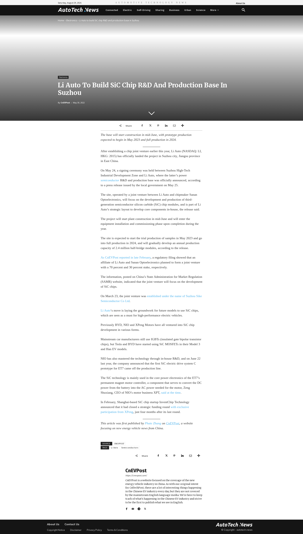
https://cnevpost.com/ (136, 475)
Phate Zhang (153, 423)
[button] (243, 10)
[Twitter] (150, 125)
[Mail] (133, 508)
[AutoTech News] (78, 9)
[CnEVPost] (111, 489)
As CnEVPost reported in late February (126, 257)
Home (61, 20)
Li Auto (105, 310)
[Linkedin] (166, 125)
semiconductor (110, 180)
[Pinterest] (158, 125)
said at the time (171, 392)
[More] (182, 125)
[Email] (174, 125)
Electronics (71, 20)
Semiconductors (129, 448)
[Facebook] (142, 125)
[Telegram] (139, 508)
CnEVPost (65, 102)
